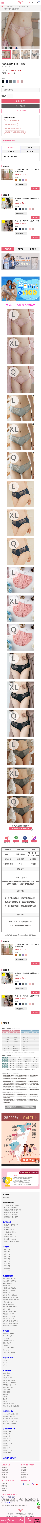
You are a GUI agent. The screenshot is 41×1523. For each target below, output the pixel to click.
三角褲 (5, 1399)
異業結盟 (4, 1474)
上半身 (5, 1363)
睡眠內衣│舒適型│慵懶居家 (11, 1299)
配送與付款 (24, 1474)
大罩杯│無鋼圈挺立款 (9, 1288)
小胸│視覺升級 (7, 1302)
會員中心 (29, 2)
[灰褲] (14, 81)
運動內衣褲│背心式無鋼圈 (10, 1297)
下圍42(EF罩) (7, 1441)
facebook (23, 1484)
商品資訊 (11, 151)
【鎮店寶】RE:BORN (9, 1239)
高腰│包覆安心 (7, 1392)
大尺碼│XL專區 (7, 1378)
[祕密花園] (26, 180)
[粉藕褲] (21, 81)
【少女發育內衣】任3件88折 (11, 1205)
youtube (37, 1484)
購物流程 (24, 1467)
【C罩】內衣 (7, 1254)
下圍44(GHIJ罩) (7, 1450)
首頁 (2, 6)
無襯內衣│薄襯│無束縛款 (10, 1323)
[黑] (16, 209)
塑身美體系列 (8, 1358)
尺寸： (3, 86)
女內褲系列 (10, 6)
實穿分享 (33, 249)
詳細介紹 (8, 249)
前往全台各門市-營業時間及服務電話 (16, 1505)
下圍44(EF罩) (7, 1448)
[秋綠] (23, 209)
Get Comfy (6, 1338)
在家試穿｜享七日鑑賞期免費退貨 (14, 132)
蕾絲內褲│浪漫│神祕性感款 (11, 1406)
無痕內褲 (5, 1394)
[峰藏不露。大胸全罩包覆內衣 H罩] (7, 226)
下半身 (5, 1365)
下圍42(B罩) (6, 1436)
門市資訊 (4, 1477)
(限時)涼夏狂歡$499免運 (12, 121)
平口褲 (5, 1396)
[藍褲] (6, 81)
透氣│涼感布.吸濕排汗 (9, 1278)
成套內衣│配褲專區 (8, 1403)
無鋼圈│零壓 (6, 1285)
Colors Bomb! (7, 1345)
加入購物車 (21, 101)
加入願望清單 (21, 111)
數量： (3, 96)
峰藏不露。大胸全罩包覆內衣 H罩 (27, 221)
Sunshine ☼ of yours (9, 1352)
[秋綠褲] (10, 81)
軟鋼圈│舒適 (6, 1292)
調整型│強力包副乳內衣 (10, 1295)
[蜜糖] (16, 180)
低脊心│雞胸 (6, 1309)
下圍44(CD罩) (7, 1445)
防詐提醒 (24, 1472)
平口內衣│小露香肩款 (9, 1290)
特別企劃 (6, 1331)
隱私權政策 (4, 1470)
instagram (32, 1484)
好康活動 (4, 1486)
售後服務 (24, 1470)
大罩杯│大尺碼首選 (8, 1304)
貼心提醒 (30, 151)
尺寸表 (30, 147)
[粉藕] (33, 209)
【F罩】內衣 (6, 1261)
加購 (36, 188)
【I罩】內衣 (6, 1268)
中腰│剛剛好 (6, 1389)
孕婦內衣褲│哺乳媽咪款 (10, 1325)
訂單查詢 (4, 1488)
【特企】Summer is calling (11, 1241)
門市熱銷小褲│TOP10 (24, 6)
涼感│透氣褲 (6, 1373)
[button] (38, 54)
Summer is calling (8, 1333)
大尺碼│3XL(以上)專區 (9, 1382)
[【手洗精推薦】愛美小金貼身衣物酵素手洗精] (7, 174)
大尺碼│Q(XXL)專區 (9, 1380)
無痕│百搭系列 (7, 1283)
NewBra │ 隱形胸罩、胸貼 (11, 1414)
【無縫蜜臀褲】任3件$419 (11, 1212)
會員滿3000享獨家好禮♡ (12, 128)
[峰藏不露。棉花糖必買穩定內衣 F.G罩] (7, 203)
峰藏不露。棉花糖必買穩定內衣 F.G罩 (27, 199)
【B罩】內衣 (7, 1252)
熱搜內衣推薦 (8, 1276)
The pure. (6, 1350)
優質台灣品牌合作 (9, 1458)
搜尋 (33, 2)
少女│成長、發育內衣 (9, 1281)
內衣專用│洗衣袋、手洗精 (10, 1418)
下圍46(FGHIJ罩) (8, 1452)
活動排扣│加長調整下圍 (10, 1421)
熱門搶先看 (7, 1222)
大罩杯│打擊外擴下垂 (9, 1311)
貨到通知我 (21, 106)
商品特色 (11, 147)
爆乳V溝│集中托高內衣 (10, 1307)
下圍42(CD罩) (7, 1438)
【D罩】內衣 (7, 1256)
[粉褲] (18, 81)
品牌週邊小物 (8, 1411)
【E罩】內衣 (7, 1259)
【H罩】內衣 (7, 1266)
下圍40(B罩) (6, 1434)
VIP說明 (3, 1490)
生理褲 (5, 1401)
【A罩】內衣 (7, 1249)
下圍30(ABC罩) (7, 1431)
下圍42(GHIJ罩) (7, 1443)
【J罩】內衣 (6, 1270)
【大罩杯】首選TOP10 (9, 1236)
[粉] (29, 209)
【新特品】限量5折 (8, 1229)
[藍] (19, 209)
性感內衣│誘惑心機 (8, 1318)
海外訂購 (24, 1477)
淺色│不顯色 (6, 1375)
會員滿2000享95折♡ (11, 124)
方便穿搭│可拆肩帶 (8, 1314)
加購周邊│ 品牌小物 (9, 1416)
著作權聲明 (4, 1472)
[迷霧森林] (23, 180)
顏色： (3, 78)
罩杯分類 (6, 1247)
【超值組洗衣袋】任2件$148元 (12, 1210)
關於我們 (4, 1467)
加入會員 (4, 1483)
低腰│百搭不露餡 (8, 1387)
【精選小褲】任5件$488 (10, 1207)
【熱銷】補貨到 (7, 1234)
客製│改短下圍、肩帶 (9, 1423)
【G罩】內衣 (7, 1263)
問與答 (20, 249)
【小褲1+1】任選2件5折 (10, 1214)
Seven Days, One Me (9, 1336)
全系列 (5, 1360)
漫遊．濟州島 (7, 1343)
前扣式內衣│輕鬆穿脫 (9, 1316)
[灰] (26, 209)
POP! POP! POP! (8, 1347)
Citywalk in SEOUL (8, 1340)
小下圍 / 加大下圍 (9, 1429)
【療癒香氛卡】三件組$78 (10, 1217)
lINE (28, 1484)
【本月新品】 (7, 1227)
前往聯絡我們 (9, 1502)
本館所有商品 (7, 1197)
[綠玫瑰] (19, 180)
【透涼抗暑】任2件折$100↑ (11, 1225)
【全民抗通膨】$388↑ (9, 1232)
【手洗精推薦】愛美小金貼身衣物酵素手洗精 (27, 171)
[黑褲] (2, 81)
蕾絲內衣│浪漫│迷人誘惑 (10, 1321)
